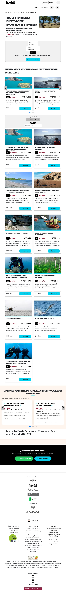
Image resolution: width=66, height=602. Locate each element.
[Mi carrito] (57, 7)
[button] (6, 88)
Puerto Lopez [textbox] (31, 49)
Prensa (54, 538)
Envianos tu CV (53, 540)
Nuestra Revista (53, 542)
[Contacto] (52, 7)
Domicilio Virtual (13, 532)
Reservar (25, 108)
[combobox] (33, 43)
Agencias (45, 7)
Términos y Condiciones (54, 528)
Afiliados (53, 526)
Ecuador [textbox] (31, 44)
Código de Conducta (53, 534)
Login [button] (35, 7)
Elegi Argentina (53, 544)
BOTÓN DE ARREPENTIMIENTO (33, 588)
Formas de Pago (53, 536)
